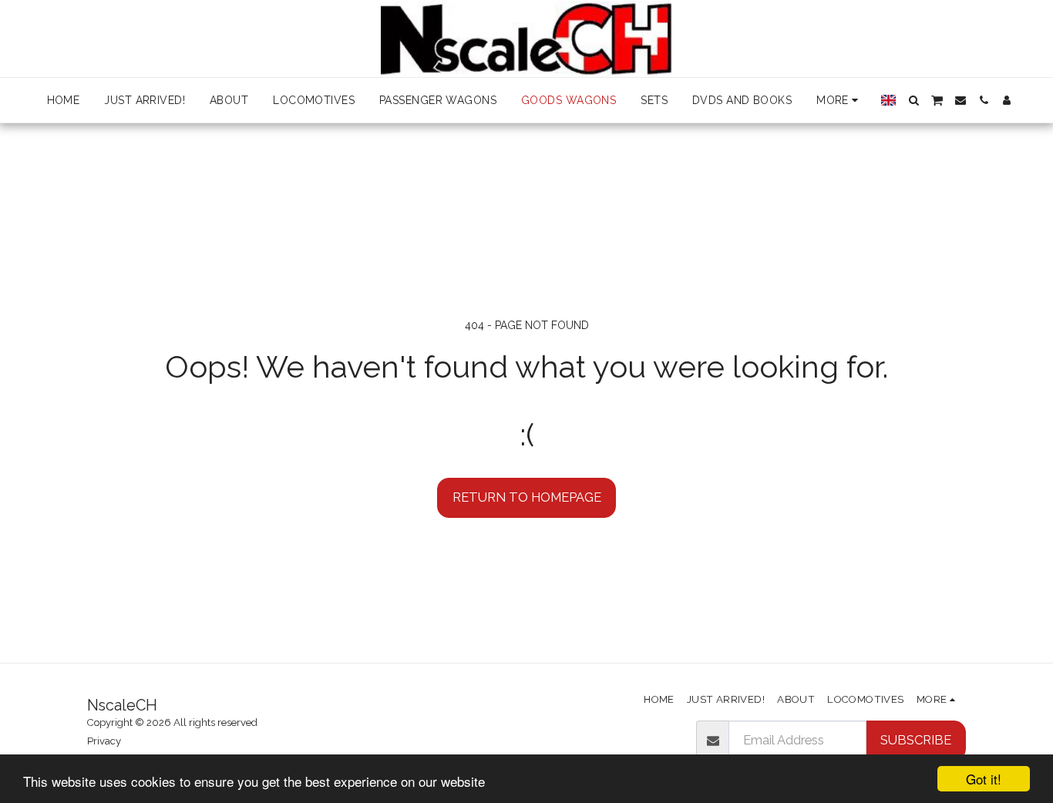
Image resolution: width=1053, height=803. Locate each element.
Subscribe (915, 740)
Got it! (983, 778)
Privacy (104, 741)
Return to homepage (526, 497)
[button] (913, 100)
